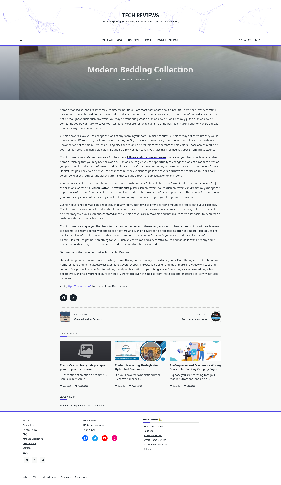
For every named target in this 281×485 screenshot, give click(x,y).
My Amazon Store (92, 420)
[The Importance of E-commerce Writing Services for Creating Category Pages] (195, 351)
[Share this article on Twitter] (73, 297)
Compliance (66, 477)
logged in (78, 405)
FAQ (25, 434)
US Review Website (93, 425)
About (26, 420)
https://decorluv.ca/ (79, 286)
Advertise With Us (31, 477)
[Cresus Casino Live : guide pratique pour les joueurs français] (85, 351)
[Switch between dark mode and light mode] (255, 39)
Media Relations (50, 477)
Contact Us (28, 425)
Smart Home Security (155, 444)
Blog (25, 452)
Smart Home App (153, 435)
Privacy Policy (30, 429)
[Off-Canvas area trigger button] (21, 39)
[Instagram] (249, 40)
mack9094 (67, 386)
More (148, 39)
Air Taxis (174, 39)
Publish (161, 39)
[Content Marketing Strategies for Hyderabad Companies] (140, 351)
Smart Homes (114, 39)
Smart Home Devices (155, 439)
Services (27, 447)
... (87, 379)
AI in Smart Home (153, 426)
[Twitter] (245, 40)
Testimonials (29, 443)
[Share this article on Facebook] (63, 297)
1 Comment (158, 79)
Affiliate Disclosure (33, 438)
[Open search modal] (260, 39)
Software (148, 449)
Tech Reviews (140, 15)
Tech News (134, 39)
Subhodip (121, 386)
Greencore (125, 79)
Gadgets (148, 430)
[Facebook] (240, 40)
